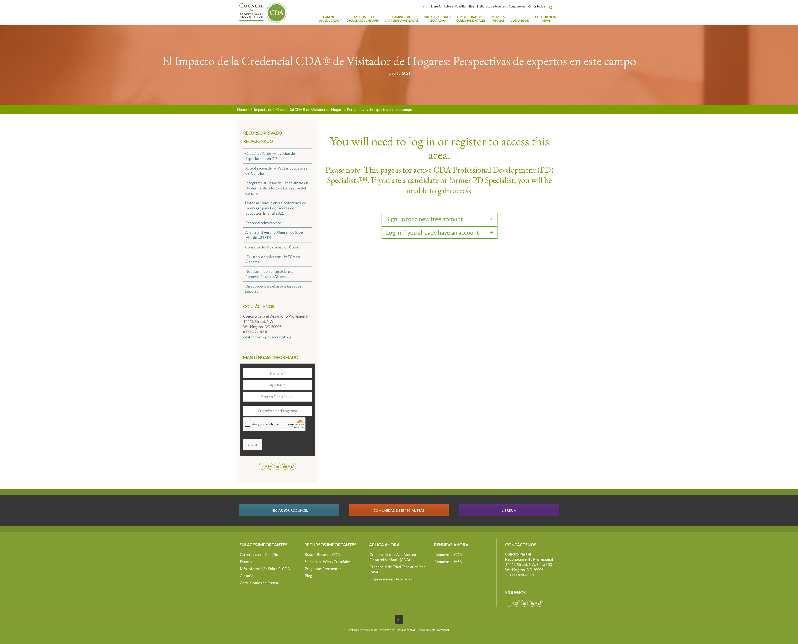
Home (242, 109)
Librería (436, 6)
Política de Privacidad (361, 630)
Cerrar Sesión (536, 6)
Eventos (246, 561)
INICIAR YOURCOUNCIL (289, 510)
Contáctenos (517, 6)
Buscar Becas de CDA (322, 554)
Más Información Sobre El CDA (265, 568)
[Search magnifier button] (551, 7)
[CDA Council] (262, 12)
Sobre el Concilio (455, 6)
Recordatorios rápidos (263, 222)
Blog (471, 6)
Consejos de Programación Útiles (271, 247)
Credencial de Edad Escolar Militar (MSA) (397, 569)
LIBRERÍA (509, 510)
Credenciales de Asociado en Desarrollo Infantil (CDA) (392, 557)
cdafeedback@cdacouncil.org (267, 337)
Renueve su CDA (448, 554)
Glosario (246, 575)
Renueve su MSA (448, 561)
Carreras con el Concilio (259, 554)
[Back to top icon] (399, 619)
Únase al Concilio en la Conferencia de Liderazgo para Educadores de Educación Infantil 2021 (275, 207)
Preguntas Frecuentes (323, 568)
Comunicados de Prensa (259, 582)
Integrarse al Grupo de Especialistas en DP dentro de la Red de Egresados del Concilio (276, 188)
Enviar (252, 444)
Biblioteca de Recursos (491, 6)
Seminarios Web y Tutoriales (328, 561)
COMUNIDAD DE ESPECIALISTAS (398, 510)
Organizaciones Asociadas (390, 579)
